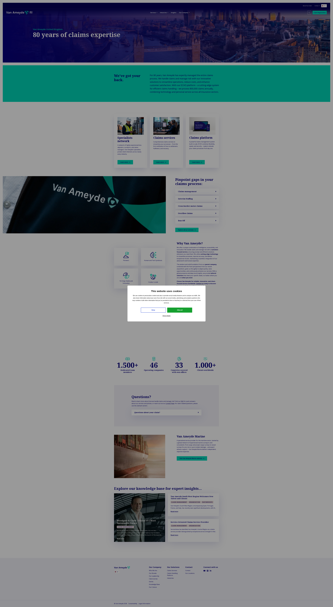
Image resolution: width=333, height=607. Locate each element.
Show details (166, 316)
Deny (153, 310)
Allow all (179, 310)
